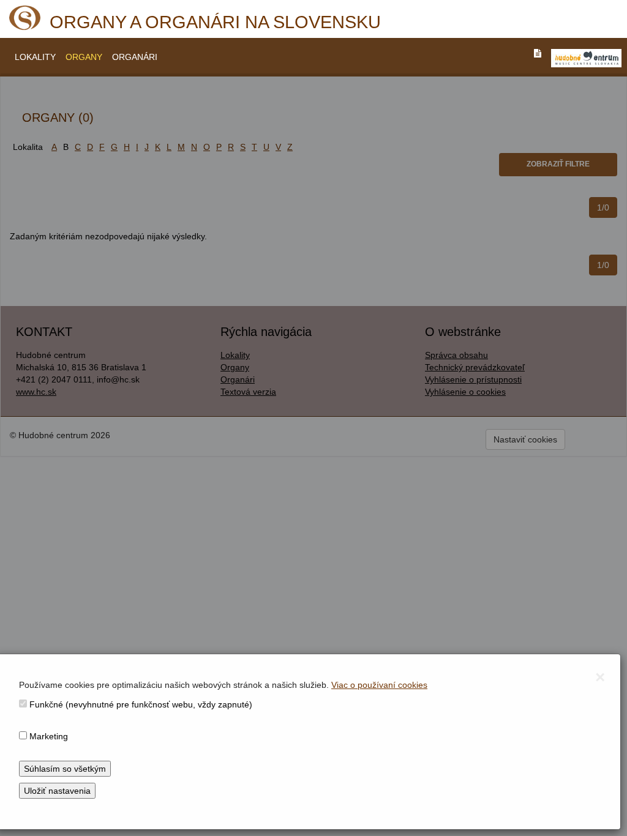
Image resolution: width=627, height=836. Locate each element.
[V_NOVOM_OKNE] (586, 58)
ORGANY (84, 57)
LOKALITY (35, 57)
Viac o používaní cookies (379, 685)
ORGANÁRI (134, 57)
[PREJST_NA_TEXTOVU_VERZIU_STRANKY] (537, 53)
